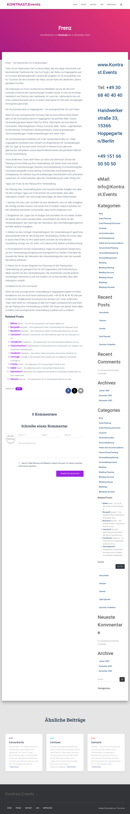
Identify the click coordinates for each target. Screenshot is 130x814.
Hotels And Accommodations (111, 243)
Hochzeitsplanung (106, 238)
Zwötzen (102, 321)
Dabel (13, 368)
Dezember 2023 (105, 396)
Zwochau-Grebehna (107, 344)
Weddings (103, 282)
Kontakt (93, 4)
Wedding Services (106, 273)
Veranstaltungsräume (108, 258)
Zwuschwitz (104, 312)
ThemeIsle (120, 808)
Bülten (13, 323)
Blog (19, 388)
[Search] (122, 679)
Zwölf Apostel (104, 336)
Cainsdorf (15, 334)
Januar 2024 (104, 391)
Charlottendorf (18, 345)
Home (75, 4)
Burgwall (15, 327)
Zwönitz (102, 329)
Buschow (15, 330)
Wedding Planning (106, 268)
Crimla (13, 364)
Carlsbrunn (16, 342)
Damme (14, 379)
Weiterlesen (14, 767)
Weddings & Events (107, 287)
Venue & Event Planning (108, 248)
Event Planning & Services (109, 223)
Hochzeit (102, 228)
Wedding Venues (106, 277)
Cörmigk (15, 356)
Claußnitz (15, 353)
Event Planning (105, 219)
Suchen (101, 562)
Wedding (102, 263)
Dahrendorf (16, 371)
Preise (83, 4)
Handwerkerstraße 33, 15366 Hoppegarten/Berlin (110, 126)
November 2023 (105, 400)
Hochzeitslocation (106, 233)
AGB (101, 4)
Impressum (111, 4)
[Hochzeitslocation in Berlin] (23, 4)
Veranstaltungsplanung (108, 253)
